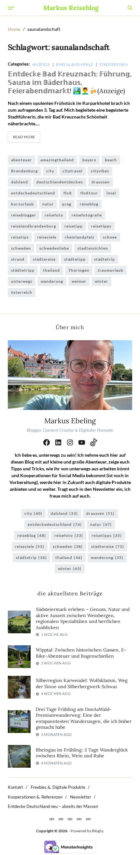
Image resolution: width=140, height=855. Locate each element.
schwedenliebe (54, 248)
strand (17, 259)
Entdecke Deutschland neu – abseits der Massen (53, 806)
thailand (51, 270)
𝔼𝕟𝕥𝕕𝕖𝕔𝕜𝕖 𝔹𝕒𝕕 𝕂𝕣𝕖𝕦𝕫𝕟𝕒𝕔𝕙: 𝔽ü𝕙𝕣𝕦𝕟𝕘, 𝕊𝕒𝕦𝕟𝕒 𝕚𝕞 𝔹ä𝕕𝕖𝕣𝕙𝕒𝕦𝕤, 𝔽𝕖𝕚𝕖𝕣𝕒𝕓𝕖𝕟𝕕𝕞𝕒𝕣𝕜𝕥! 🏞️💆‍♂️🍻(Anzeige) (70, 82)
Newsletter (80, 796)
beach (111, 159)
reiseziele (46, 237)
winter (101, 281)
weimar (79, 281)
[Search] (130, 8)
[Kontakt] (51, 819)
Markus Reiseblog (71, 8)
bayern (89, 159)
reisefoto (54, 215)
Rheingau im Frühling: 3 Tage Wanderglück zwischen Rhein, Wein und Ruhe (82, 753)
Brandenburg (24, 170)
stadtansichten (92, 248)
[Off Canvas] (11, 8)
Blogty (97, 830)
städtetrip (104, 259)
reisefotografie (87, 215)
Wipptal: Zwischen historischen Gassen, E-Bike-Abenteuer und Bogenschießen (81, 653)
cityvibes (100, 170)
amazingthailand (57, 159)
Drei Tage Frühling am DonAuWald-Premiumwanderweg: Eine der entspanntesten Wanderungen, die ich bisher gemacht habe (84, 718)
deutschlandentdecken (59, 182)
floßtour (89, 193)
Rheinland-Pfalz (74, 64)
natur (48, 204)
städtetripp (23, 270)
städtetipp (75, 259)
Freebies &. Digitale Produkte (58, 787)
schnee (110, 237)
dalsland (19, 182)
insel (111, 193)
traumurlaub (110, 270)
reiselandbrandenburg (33, 226)
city (50, 170)
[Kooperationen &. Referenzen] (70, 819)
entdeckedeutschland (33, 193)
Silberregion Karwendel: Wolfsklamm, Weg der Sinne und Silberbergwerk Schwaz (82, 683)
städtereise (44, 259)
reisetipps (101, 226)
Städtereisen (113, 64)
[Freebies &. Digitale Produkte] (60, 819)
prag (66, 204)
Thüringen (78, 270)
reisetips (20, 237)
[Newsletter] (79, 819)
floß (67, 193)
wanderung (52, 281)
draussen (100, 182)
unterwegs (21, 281)
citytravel (72, 170)
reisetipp (73, 226)
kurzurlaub (22, 204)
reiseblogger (23, 215)
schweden (21, 248)
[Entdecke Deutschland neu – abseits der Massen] (88, 819)
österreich (21, 292)
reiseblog (89, 204)
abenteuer (21, 159)
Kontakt (15, 787)
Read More (24, 137)
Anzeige (41, 64)
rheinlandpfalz (79, 237)
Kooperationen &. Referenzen (35, 796)
